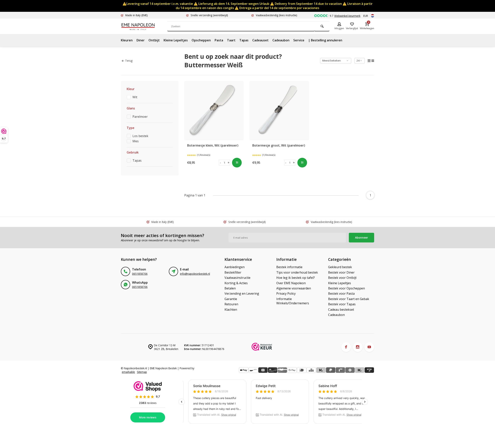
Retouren (231, 304)
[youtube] (369, 347)
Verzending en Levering (241, 293)
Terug (128, 60)
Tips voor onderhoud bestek (297, 272)
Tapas (243, 40)
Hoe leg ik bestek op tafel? (295, 278)
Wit (134, 97)
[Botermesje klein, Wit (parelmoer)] (214, 111)
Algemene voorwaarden (293, 288)
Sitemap (142, 372)
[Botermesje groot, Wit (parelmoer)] (279, 111)
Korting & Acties (236, 283)
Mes (135, 141)
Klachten (230, 309)
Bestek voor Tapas (342, 304)
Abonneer (361, 237)
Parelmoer (140, 116)
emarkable (128, 372)
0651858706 (140, 274)
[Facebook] (346, 347)
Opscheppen (201, 40)
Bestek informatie (289, 267)
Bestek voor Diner (341, 272)
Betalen (230, 288)
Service (298, 40)
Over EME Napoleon (291, 283)
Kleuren (127, 40)
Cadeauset (260, 40)
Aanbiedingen (234, 267)
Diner (141, 40)
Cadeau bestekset (341, 309)
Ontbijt (154, 40)
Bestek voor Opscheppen (346, 288)
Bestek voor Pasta (341, 293)
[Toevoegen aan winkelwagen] (237, 162)
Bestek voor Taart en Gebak (348, 299)
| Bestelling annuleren (325, 40)
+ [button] (229, 162)
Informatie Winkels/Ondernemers (292, 301)
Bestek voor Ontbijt (342, 278)
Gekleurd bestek (340, 267)
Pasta (219, 40)
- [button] (220, 162)
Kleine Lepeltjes (176, 40)
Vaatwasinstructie (237, 278)
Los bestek (140, 136)
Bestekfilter (232, 272)
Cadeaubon (280, 40)
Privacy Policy (286, 293)
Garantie (230, 299)
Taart (231, 40)
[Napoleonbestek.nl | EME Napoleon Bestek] (144, 26)
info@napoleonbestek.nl (195, 274)
